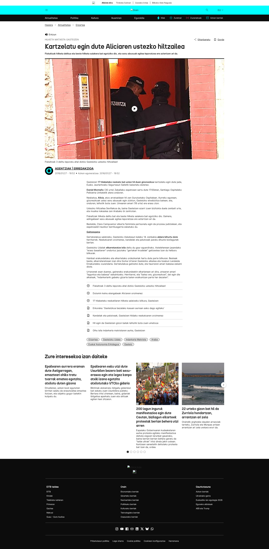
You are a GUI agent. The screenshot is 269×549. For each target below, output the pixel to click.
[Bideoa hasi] (134, 109)
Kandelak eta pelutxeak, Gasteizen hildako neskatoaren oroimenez (128, 315)
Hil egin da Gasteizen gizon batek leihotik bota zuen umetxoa (125, 323)
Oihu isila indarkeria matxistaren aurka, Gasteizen (119, 330)
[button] (223, 384)
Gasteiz (128, 344)
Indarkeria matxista (136, 339)
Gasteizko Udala (111, 339)
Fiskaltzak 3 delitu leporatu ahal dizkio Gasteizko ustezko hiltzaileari (129, 285)
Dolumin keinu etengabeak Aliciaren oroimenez (118, 293)
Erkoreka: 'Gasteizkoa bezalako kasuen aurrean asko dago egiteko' (128, 308)
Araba (154, 339)
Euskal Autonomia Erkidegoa (103, 344)
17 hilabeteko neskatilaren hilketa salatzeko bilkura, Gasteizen (125, 300)
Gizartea (93, 339)
